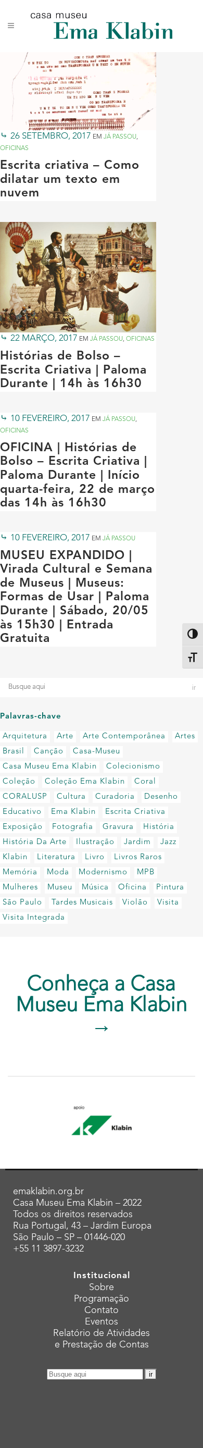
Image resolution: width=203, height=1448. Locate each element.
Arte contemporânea (124, 736)
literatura (56, 857)
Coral (145, 782)
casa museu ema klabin (50, 767)
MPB (146, 872)
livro (95, 857)
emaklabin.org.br (48, 1191)
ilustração (95, 842)
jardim (137, 842)
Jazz (168, 842)
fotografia (72, 827)
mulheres (20, 888)
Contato (101, 1310)
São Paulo (22, 903)
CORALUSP (25, 797)
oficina (132, 888)
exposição (23, 827)
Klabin (15, 857)
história (158, 827)
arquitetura (25, 736)
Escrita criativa (135, 812)
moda (58, 872)
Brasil (13, 752)
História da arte (35, 842)
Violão (135, 903)
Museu (59, 888)
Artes (185, 736)
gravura (118, 827)
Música (95, 888)
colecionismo (133, 767)
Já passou (120, 137)
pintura (170, 888)
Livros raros (138, 857)
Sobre (101, 1287)
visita (168, 903)
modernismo (103, 872)
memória (20, 872)
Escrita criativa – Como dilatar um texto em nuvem (69, 180)
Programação (101, 1299)
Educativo (22, 812)
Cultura (71, 797)
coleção (19, 782)
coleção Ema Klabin (85, 782)
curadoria (115, 797)
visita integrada (34, 918)
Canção (49, 752)
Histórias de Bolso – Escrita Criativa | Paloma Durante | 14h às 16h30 (73, 370)
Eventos (101, 1322)
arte (65, 736)
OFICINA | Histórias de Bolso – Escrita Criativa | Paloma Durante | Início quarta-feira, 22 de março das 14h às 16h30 (77, 476)
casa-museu (96, 752)
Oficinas (14, 148)
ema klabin (73, 812)
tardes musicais (82, 903)
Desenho (161, 797)
